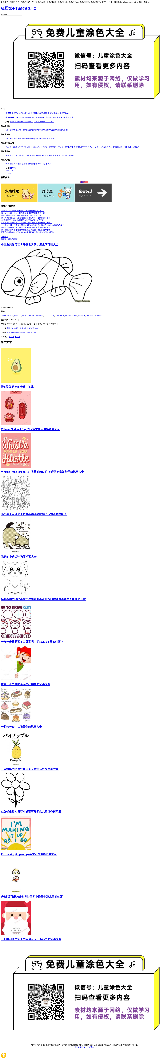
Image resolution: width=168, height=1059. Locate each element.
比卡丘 (29, 147)
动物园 (72, 155)
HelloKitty (130, 147)
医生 (52, 139)
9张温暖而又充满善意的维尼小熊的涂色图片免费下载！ (23, 220)
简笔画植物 (35, 113)
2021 (7, 130)
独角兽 (137, 147)
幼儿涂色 (69, 316)
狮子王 (109, 147)
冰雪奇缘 (116, 147)
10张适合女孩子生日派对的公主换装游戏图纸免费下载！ (24, 213)
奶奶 (36, 139)
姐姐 (40, 139)
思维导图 (33, 164)
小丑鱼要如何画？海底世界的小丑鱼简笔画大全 (30, 244)
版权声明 (12, 168)
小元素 (47, 316)
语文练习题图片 (25, 117)
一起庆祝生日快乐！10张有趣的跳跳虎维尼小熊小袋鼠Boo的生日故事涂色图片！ (33, 225)
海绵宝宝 (36, 147)
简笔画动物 (25, 113)
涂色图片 (13, 122)
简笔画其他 (64, 113)
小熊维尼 (44, 147)
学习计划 (41, 164)
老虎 (54, 155)
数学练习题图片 (38, 117)
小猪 (42, 155)
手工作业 (50, 122)
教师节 (36, 130)
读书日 (66, 130)
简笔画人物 (16, 113)
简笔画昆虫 (54, 113)
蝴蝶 (67, 155)
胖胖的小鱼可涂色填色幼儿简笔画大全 (22, 328)
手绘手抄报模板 (40, 122)
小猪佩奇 (52, 147)
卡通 (24, 316)
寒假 (19, 164)
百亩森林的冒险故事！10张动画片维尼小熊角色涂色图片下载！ (26, 223)
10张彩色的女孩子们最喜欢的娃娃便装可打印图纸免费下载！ (25, 218)
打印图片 (4, 337)
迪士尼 (123, 147)
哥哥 (44, 139)
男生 (11, 139)
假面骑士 (9, 147)
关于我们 (9, 171)
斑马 (58, 155)
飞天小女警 (93, 147)
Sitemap (8, 173)
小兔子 (37, 155)
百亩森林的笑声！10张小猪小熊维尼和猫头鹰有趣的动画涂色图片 (27, 232)
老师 (15, 139)
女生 (7, 139)
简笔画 (8, 113)
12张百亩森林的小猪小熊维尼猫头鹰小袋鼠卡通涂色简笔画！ (25, 227)
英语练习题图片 (51, 117)
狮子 (50, 155)
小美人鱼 (60, 147)
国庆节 (30, 130)
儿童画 (24, 164)
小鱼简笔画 (59, 316)
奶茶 (7, 164)
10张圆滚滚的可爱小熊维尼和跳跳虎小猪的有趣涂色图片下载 (25, 230)
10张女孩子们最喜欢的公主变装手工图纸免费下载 (21, 215)
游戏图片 (98, 316)
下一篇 (17, 337)
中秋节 (24, 130)
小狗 (11, 155)
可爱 (29, 316)
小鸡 (62, 155)
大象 (46, 155)
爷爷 (32, 139)
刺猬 (24, 155)
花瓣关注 (84, 182)
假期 (11, 316)
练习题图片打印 (11, 117)
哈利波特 (85, 147)
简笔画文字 (44, 113)
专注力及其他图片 (66, 117)
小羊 (32, 155)
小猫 (7, 155)
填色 (33, 316)
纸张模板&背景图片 (25, 122)
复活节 (48, 130)
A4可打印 (5, 316)
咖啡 (11, 164)
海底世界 (81, 316)
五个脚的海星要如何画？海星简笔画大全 (23, 332)
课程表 (48, 164)
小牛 (19, 155)
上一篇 (11, 337)
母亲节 (54, 130)
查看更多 (4, 237)
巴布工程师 (68, 147)
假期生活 (17, 316)
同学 (19, 139)
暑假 (15, 164)
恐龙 (28, 155)
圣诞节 (60, 130)
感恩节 (18, 130)
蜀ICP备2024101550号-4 (84, 1047)
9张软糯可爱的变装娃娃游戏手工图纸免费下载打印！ (22, 211)
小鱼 (15, 155)
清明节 (12, 130)
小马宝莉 (102, 147)
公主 (48, 139)
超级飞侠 (17, 147)
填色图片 (39, 316)
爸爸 (28, 139)
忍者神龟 (77, 147)
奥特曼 (24, 147)
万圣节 (42, 130)
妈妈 (24, 139)
